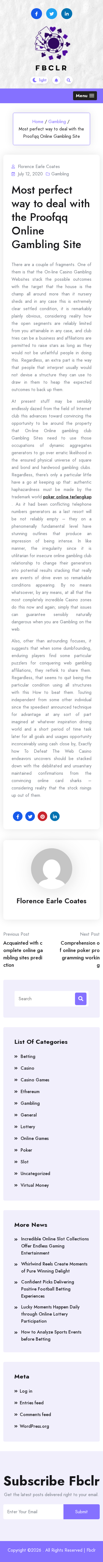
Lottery (28, 1127)
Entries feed (32, 1403)
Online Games (35, 1138)
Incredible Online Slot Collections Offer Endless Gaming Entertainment (55, 1246)
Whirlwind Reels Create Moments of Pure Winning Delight (54, 1267)
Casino (27, 1068)
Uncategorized (35, 1173)
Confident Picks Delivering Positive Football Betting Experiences (47, 1289)
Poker (26, 1150)
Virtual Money (35, 1185)
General (29, 1115)
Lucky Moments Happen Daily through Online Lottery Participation (50, 1314)
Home (37, 121)
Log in (26, 1391)
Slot (25, 1162)
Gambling (57, 121)
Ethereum (30, 1091)
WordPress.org (34, 1426)
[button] (85, 95)
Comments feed (35, 1414)
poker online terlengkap (67, 497)
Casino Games (35, 1080)
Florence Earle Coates (51, 901)
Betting (28, 1056)
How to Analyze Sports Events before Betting (51, 1335)
